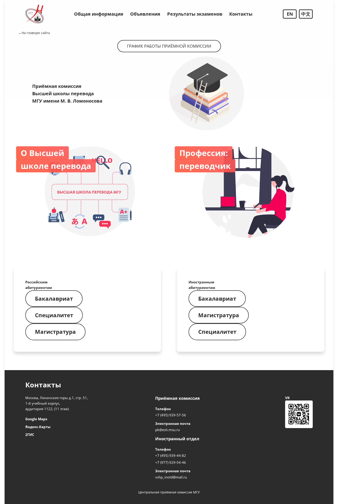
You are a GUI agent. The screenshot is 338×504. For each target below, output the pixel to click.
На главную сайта (36, 33)
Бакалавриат (54, 298)
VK (287, 397)
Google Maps (36, 419)
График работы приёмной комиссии (169, 46)
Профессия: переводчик (205, 159)
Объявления (145, 14)
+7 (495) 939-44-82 (170, 455)
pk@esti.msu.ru (167, 429)
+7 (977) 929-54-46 (170, 462)
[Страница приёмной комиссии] (34, 14)
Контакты (240, 14)
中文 (305, 14)
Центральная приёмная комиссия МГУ (169, 492)
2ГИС (29, 434)
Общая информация (98, 14)
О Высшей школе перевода (56, 159)
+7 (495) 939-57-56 (170, 415)
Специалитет (54, 315)
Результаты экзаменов (194, 14)
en (290, 14)
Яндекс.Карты (38, 426)
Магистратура (55, 331)
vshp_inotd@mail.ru (171, 477)
